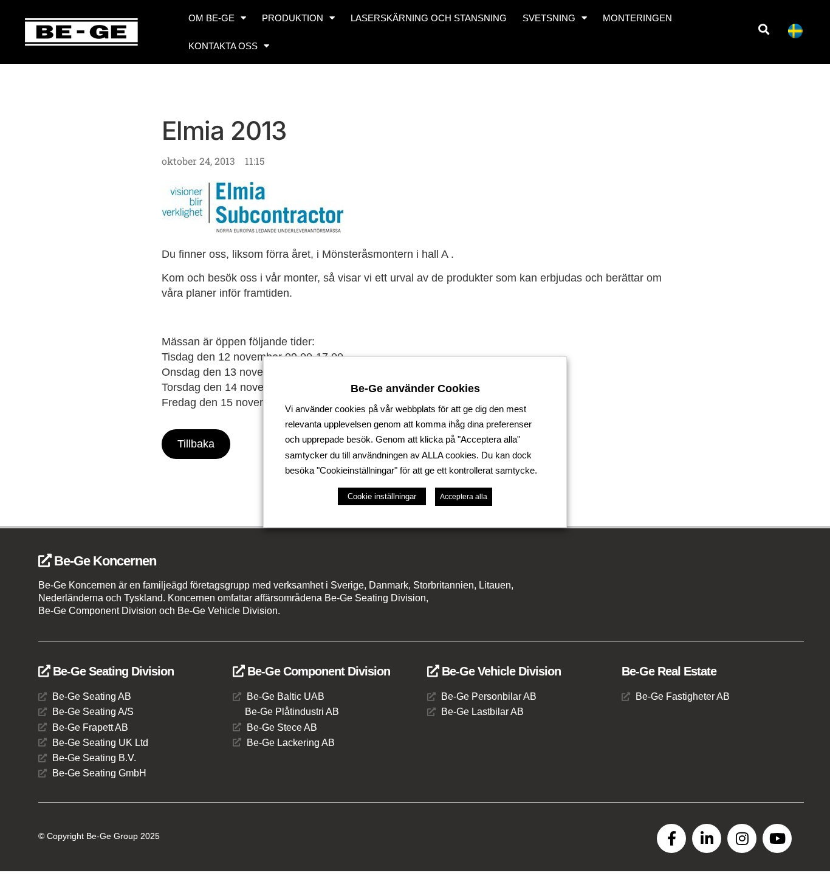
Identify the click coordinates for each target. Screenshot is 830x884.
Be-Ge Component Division (317, 671)
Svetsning (549, 18)
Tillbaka (195, 444)
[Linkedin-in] (706, 838)
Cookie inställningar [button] (382, 496)
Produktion (292, 18)
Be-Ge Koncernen (103, 560)
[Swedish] (800, 33)
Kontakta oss (223, 46)
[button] (764, 29)
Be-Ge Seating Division (112, 671)
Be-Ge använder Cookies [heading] (415, 388)
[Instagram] (741, 838)
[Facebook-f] (671, 838)
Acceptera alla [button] (463, 496)
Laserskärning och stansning (429, 18)
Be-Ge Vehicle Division (500, 671)
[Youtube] (777, 838)
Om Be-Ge (211, 18)
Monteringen (637, 18)
